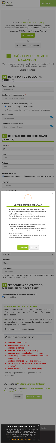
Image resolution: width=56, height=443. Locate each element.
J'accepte (14, 439)
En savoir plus (26, 439)
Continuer (23, 247)
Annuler (34, 247)
